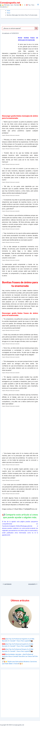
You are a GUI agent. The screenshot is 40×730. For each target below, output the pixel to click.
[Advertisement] (20, 90)
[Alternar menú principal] (38, 5)
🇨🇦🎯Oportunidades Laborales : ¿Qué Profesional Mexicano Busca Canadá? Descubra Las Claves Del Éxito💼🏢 (20, 656)
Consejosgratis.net (10, 2)
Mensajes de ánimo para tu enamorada (12, 135)
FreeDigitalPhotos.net (30, 509)
